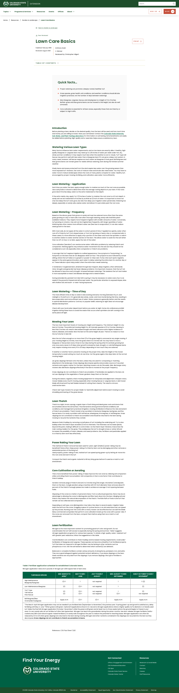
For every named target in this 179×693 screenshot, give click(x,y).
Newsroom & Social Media (148, 663)
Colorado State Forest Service (117, 671)
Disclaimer (74, 690)
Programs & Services (23, 12)
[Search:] (157, 4)
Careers (142, 671)
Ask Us (153, 11)
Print (136, 41)
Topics (6, 12)
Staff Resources (145, 674)
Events (51, 12)
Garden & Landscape (29, 20)
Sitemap (153, 690)
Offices (60, 12)
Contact (142, 665)
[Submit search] (174, 4)
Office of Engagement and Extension (120, 663)
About (69, 12)
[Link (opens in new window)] (41, 670)
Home (5, 20)
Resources (41, 12)
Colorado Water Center (115, 674)
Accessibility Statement (88, 690)
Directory (143, 668)
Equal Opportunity (104, 690)
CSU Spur (111, 668)
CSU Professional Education (117, 665)
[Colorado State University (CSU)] (15, 3)
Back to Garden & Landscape (48, 28)
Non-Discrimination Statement (123, 690)
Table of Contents (46, 63)
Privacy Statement (142, 690)
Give (167, 11)
